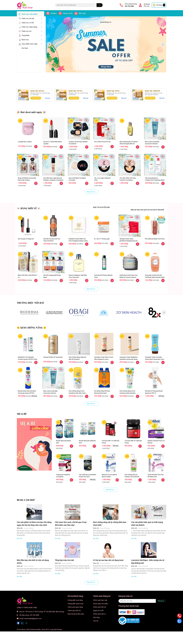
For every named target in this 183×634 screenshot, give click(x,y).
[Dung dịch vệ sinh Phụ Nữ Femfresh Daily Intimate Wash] (155, 262)
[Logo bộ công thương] (129, 620)
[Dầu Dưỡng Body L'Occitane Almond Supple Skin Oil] (130, 128)
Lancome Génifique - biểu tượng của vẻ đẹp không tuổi (147, 561)
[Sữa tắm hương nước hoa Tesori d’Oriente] (53, 226)
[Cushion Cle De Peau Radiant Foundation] (79, 128)
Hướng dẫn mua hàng (75, 600)
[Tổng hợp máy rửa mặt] (72, 550)
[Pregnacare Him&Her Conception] (65, 463)
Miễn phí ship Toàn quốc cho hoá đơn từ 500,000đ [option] (147, 210)
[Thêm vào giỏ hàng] (112, 146)
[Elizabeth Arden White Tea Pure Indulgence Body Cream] (79, 226)
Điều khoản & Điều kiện (76, 614)
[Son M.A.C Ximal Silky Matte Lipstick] (53, 128)
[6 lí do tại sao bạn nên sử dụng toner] (110, 550)
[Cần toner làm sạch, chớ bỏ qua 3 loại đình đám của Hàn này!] (72, 512)
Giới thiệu (96, 617)
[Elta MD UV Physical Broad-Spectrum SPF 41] (155, 378)
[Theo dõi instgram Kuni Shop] (26, 622)
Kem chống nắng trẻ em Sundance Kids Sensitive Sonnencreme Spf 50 (127, 393)
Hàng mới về (67, 13)
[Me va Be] (34, 444)
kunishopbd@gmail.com (32, 618)
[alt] (104, 312)
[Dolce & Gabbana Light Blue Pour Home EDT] (79, 262)
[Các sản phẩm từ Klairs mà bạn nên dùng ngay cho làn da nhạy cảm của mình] (34, 512)
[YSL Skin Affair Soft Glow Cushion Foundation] (130, 165)
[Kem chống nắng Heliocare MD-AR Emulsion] (79, 344)
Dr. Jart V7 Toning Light (102, 239)
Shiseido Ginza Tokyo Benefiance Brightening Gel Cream (128, 241)
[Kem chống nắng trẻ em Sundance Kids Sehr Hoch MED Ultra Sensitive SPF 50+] (79, 378)
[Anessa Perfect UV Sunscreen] (53, 344)
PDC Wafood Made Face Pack (154, 239)
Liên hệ (95, 621)
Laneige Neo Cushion (25, 142)
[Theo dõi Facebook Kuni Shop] (18, 622)
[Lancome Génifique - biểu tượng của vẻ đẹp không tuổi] (148, 550)
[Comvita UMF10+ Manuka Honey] (133, 429)
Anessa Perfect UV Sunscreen (53, 357)
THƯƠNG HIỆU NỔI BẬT (30, 303)
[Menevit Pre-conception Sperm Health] (110, 463)
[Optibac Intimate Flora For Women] (156, 429)
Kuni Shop (21, 629)
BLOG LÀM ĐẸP (26, 500)
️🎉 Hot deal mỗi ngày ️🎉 (31, 112)
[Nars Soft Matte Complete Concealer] (79, 165)
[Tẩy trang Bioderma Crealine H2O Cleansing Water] (155, 165)
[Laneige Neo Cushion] (28, 128)
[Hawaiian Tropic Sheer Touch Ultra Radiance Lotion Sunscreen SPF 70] (104, 344)
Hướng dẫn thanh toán (75, 604)
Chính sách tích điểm (100, 604)
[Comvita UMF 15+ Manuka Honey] (110, 429)
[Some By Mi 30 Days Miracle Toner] (104, 262)
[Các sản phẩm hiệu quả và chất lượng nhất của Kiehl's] (148, 512)
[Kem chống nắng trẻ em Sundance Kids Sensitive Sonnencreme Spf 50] (130, 378)
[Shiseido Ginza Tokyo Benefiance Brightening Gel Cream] (130, 226)
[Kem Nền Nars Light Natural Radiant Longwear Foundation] (53, 165)
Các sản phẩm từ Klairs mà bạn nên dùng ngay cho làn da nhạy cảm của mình (34, 523)
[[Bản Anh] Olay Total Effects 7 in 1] (28, 262)
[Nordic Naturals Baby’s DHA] (65, 429)
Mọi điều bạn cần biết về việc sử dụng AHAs (33, 561)
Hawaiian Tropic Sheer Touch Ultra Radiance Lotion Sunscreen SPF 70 (103, 359)
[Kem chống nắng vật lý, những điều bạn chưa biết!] (110, 512)
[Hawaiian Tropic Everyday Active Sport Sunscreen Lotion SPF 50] (155, 344)
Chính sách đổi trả (74, 611)
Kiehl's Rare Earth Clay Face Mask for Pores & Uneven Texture (129, 277)
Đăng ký (161, 601)
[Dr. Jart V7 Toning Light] (104, 226)
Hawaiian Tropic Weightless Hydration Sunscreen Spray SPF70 (129, 359)
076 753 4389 (129, 6)
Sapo (60, 629)
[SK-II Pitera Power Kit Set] (104, 128)
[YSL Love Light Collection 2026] (104, 165)
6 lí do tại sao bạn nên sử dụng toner (108, 560)
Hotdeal (53, 13)
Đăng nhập (146, 6)
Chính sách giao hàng (75, 607)
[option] (106, 44)
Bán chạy (82, 13)
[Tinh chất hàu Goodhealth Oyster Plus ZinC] (88, 463)
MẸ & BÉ (22, 414)
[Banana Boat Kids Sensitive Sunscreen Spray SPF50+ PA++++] (28, 378)
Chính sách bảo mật (100, 600)
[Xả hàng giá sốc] (29, 312)
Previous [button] (49, 44)
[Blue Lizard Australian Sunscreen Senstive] (155, 128)
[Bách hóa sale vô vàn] (54, 312)
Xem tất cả (91, 192)
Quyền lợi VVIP (98, 611)
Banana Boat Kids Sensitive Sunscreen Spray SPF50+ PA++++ (27, 393)
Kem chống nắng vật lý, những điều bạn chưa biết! (109, 523)
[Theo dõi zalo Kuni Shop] (22, 622)
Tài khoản (147, 4)
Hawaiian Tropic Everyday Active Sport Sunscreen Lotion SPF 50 (155, 359)
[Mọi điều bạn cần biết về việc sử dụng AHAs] (34, 550)
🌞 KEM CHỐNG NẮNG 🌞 (31, 327)
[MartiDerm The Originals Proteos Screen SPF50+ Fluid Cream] (28, 344)
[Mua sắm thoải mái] (79, 312)
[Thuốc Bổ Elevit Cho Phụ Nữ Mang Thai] (156, 463)
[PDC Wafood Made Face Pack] (155, 226)
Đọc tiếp (19, 538)
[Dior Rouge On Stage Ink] (28, 226)
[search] (100, 5)
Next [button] (162, 44)
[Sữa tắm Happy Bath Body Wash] (53, 262)
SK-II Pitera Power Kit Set (102, 142)
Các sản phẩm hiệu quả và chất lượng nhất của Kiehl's (147, 523)
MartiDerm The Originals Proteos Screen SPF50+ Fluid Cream (27, 359)
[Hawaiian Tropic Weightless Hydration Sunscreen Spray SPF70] (130, 344)
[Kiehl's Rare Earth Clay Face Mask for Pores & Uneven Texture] (130, 262)
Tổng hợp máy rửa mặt (64, 560)
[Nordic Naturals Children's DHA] (88, 429)
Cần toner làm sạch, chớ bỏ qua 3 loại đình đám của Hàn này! (71, 523)
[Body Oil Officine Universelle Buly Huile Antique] (28, 165)
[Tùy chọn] (35, 146)
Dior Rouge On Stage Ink (26, 239)
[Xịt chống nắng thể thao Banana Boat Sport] (104, 378)
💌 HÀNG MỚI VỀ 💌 (28, 208)
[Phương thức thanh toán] (132, 612)
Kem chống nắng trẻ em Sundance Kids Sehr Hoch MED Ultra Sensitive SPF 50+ (78, 393)
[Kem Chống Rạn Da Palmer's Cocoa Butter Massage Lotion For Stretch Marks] (133, 463)
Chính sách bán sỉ (99, 614)
